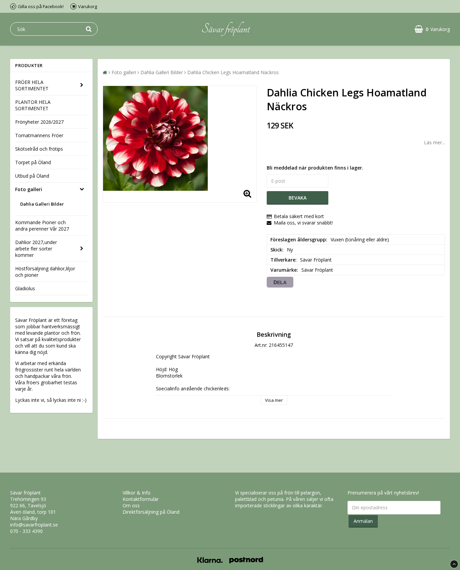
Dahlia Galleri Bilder (42, 204)
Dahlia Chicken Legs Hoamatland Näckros (233, 72)
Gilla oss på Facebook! (41, 6)
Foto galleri (28, 189)
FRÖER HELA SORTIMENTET (31, 85)
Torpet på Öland (33, 162)
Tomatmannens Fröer (39, 135)
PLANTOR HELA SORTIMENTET (33, 105)
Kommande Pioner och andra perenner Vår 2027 (42, 225)
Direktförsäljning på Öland (151, 512)
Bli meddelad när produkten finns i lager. (315, 167)
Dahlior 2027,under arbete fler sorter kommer (36, 248)
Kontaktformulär (141, 499)
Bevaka (297, 197)
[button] (432, 29)
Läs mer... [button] (434, 142)
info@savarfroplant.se (34, 524)
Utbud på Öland (32, 176)
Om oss (131, 505)
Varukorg (87, 6)
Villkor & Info (137, 492)
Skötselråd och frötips (39, 149)
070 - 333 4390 (26, 531)
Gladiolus (25, 288)
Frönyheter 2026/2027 (39, 122)
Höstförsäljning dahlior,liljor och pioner (45, 271)
